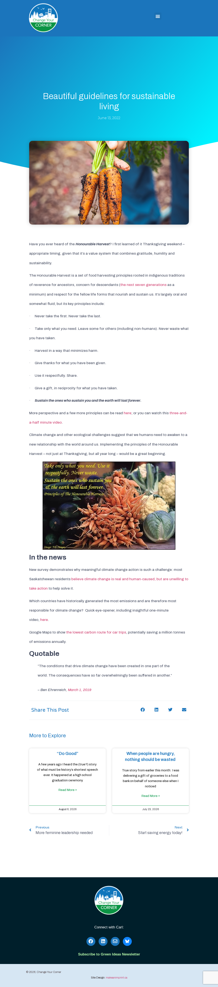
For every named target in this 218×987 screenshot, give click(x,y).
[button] (157, 16)
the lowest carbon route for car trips (96, 632)
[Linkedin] (103, 941)
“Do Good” (67, 753)
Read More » (67, 790)
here (127, 413)
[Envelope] (115, 941)
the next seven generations (143, 285)
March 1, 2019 (79, 690)
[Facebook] (90, 941)
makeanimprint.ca (116, 977)
